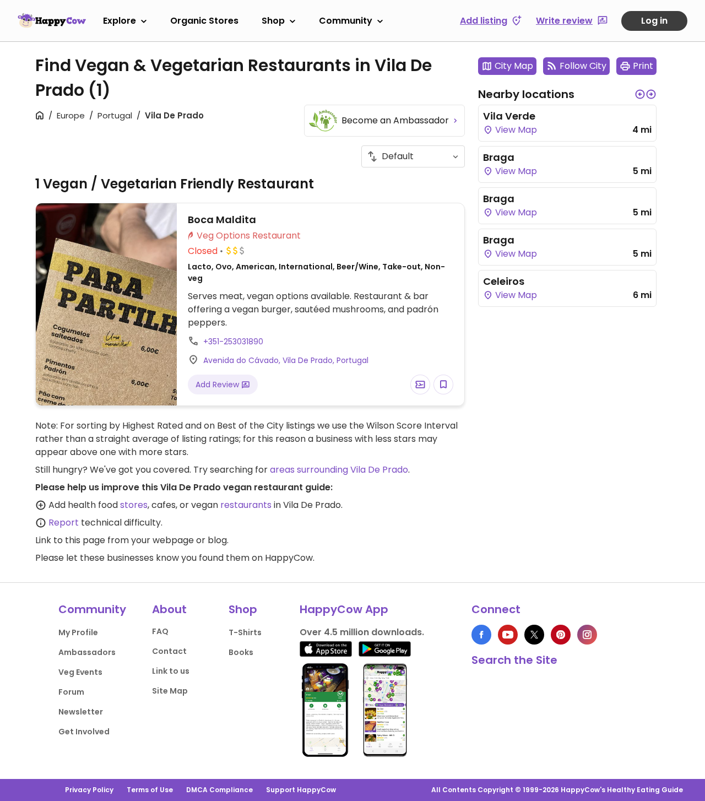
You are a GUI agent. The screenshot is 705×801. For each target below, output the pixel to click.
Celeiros (503, 281)
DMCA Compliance (219, 789)
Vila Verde (509, 116)
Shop (273, 20)
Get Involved (84, 731)
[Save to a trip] (420, 384)
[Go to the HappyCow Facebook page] (481, 635)
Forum (71, 691)
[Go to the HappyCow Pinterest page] (561, 635)
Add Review (218, 384)
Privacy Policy (89, 789)
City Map (514, 65)
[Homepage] (52, 20)
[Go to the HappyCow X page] (534, 635)
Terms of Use (150, 789)
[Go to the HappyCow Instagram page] (587, 635)
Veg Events (80, 672)
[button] (640, 94)
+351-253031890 (233, 341)
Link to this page (70, 540)
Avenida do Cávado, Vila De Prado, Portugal (285, 360)
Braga (498, 157)
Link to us (170, 670)
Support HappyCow (301, 789)
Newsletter (80, 711)
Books (241, 652)
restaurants (246, 505)
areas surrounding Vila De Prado (339, 469)
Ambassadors (87, 652)
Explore (119, 20)
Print (643, 65)
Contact (169, 651)
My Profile (78, 632)
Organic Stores (204, 20)
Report (63, 522)
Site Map (170, 690)
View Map (515, 129)
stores (134, 505)
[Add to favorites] (443, 384)
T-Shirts (245, 632)
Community (345, 20)
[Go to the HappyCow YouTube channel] (508, 635)
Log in (654, 20)
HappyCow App (344, 609)
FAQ (160, 631)
